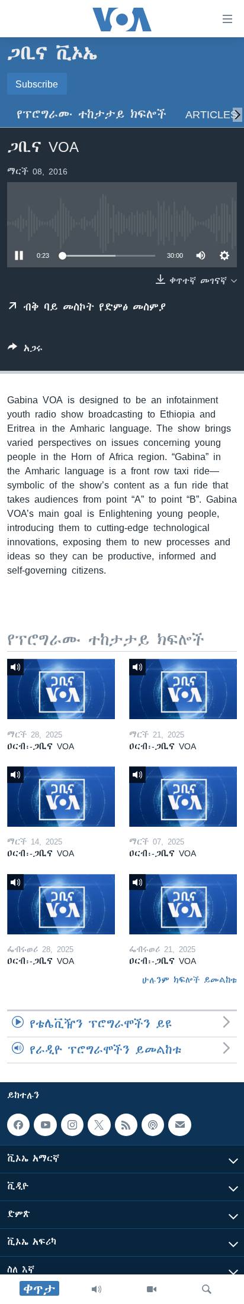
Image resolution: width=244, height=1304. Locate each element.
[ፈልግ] (206, 1289)
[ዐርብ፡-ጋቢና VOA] (61, 689)
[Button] (25, 350)
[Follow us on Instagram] (72, 1125)
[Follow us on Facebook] (18, 1125)
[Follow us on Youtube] (45, 1125)
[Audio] (96, 1289)
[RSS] (126, 1125)
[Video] (151, 1289)
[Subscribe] (179, 1125)
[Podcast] (153, 1125)
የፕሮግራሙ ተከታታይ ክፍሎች (91, 114)
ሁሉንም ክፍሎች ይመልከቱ (189, 980)
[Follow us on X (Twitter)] (99, 1125)
